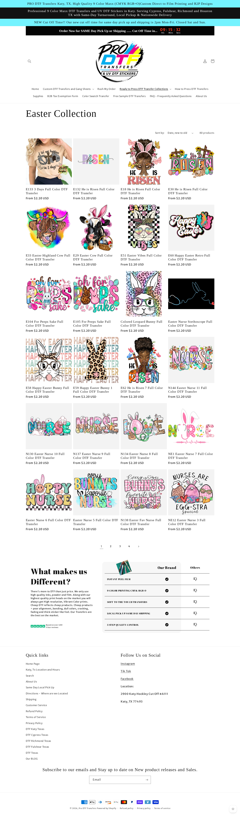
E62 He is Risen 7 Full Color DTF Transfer (142, 389)
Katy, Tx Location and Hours (43, 669)
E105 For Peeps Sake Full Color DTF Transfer (92, 323)
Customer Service (36, 705)
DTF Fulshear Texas (37, 746)
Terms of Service (36, 717)
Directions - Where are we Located (47, 693)
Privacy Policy (34, 723)
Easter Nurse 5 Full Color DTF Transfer (95, 522)
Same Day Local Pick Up (40, 687)
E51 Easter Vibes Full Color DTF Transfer (141, 257)
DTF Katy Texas (35, 729)
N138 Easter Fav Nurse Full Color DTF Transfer (141, 522)
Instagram (128, 663)
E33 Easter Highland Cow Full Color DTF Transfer (48, 257)
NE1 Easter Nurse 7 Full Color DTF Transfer (190, 456)
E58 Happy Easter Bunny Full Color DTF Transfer (47, 389)
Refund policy (127, 808)
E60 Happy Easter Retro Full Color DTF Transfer (189, 257)
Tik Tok (126, 671)
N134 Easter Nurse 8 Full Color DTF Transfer (139, 456)
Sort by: (159, 132)
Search (30, 675)
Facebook (127, 679)
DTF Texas (32, 752)
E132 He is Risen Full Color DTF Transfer (93, 191)
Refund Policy (34, 711)
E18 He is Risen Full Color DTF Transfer (140, 191)
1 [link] (101, 546)
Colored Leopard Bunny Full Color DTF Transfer (141, 323)
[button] (29, 61)
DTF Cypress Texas (37, 734)
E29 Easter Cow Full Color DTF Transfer (93, 257)
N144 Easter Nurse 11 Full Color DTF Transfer (187, 389)
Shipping (31, 699)
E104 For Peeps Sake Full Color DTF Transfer (45, 323)
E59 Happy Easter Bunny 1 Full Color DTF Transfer (92, 389)
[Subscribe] (147, 780)
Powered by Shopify (106, 808)
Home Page (33, 663)
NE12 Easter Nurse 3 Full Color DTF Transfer (187, 522)
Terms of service (162, 808)
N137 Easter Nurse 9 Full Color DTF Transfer (91, 456)
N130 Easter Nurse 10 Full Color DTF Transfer (45, 456)
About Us (31, 681)
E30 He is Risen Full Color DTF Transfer (188, 191)
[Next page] (138, 546)
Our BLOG (32, 758)
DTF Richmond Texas (38, 741)
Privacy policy (144, 808)
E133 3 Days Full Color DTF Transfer (47, 191)
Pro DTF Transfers (87, 808)
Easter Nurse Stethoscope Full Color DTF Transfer (190, 323)
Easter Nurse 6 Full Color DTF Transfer (48, 522)
